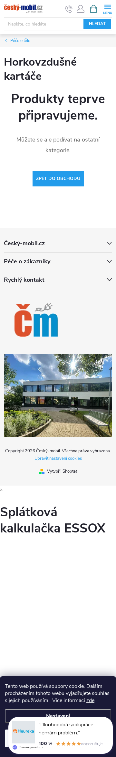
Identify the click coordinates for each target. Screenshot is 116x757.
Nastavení (58, 716)
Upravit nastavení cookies (58, 458)
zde (90, 700)
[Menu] (107, 8)
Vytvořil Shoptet (62, 471)
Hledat (97, 24)
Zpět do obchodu (58, 178)
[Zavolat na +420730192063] (69, 9)
